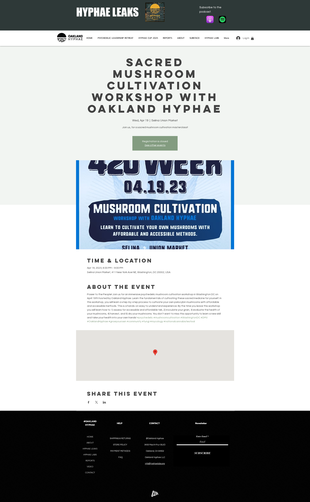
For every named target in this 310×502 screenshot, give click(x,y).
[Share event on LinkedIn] (104, 402)
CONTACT (90, 472)
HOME (90, 437)
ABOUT (90, 442)
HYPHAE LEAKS (90, 448)
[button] (252, 38)
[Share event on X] (96, 402)
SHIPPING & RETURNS (120, 438)
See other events (155, 145)
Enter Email (201, 436)
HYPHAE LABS (90, 454)
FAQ (120, 457)
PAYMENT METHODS (120, 451)
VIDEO (90, 466)
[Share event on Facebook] (88, 402)
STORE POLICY (120, 445)
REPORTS (90, 460)
